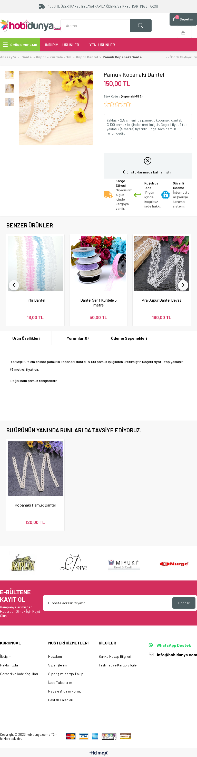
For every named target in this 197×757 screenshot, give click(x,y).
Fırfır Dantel (35, 300)
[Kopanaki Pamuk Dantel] (35, 468)
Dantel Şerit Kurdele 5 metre (98, 302)
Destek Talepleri (60, 700)
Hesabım (55, 656)
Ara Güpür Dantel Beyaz (162, 300)
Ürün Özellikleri (26, 338)
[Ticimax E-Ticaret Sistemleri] (99, 753)
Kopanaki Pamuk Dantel (35, 504)
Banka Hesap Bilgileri (115, 656)
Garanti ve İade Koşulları (19, 674)
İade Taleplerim (60, 682)
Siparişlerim (57, 665)
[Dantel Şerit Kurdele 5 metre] (98, 263)
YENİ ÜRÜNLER (102, 44)
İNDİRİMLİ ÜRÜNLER (62, 44)
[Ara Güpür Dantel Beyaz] (161, 263)
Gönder (184, 603)
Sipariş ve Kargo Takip (65, 674)
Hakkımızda (9, 665)
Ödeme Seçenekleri (129, 338)
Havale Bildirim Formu (65, 691)
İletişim (5, 656)
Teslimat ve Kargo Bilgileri (119, 665)
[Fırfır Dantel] (35, 263)
